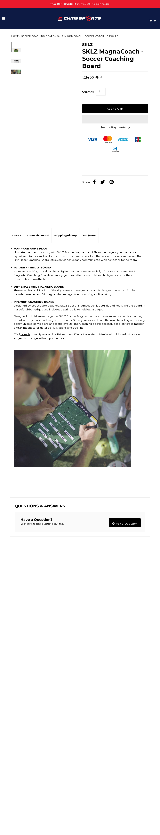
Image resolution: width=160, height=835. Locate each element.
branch (25, 334)
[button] (115, 119)
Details (17, 235)
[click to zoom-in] (70, 48)
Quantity (88, 91)
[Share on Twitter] (103, 182)
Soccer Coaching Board (38, 36)
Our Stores (89, 235)
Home (15, 36)
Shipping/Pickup (65, 235)
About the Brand (38, 235)
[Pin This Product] (112, 182)
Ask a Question (126, 523)
